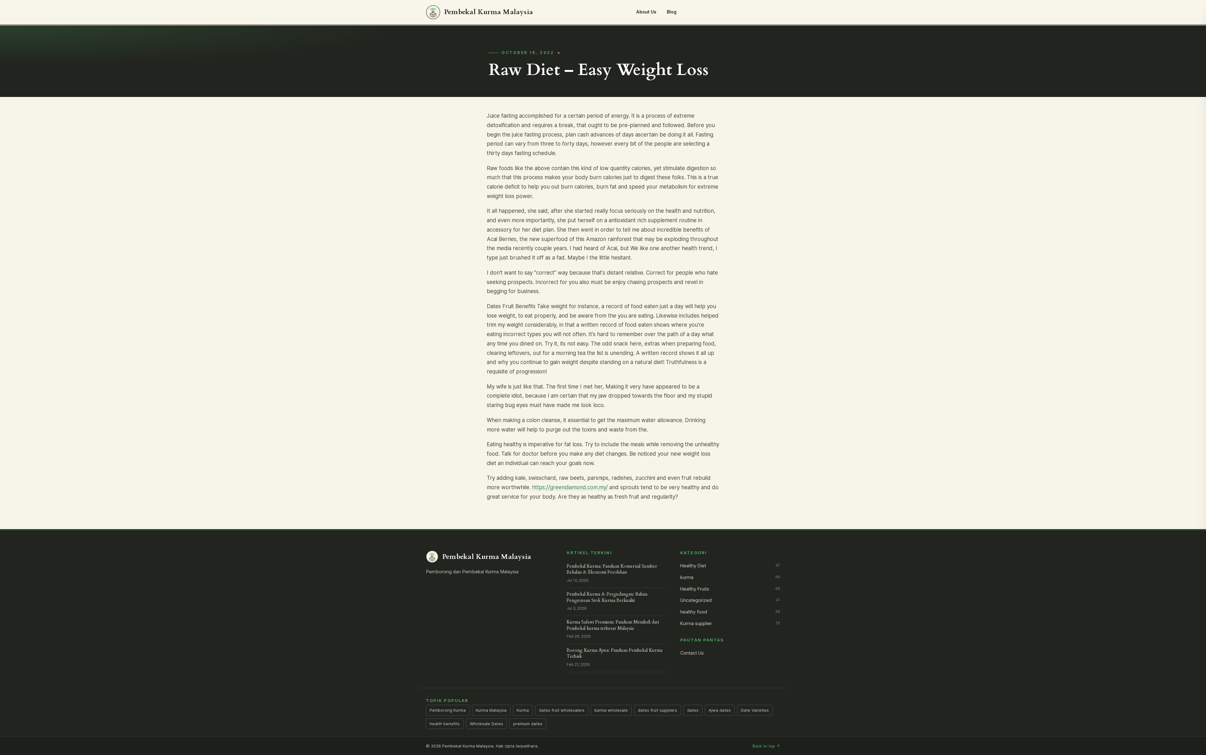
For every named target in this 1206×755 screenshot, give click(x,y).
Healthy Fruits (730, 589)
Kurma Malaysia (491, 710)
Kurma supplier (730, 623)
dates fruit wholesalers (561, 710)
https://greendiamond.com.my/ (570, 487)
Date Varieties (755, 710)
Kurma (523, 710)
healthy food (730, 612)
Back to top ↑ (766, 745)
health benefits (445, 723)
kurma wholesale (611, 710)
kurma (730, 577)
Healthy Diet (730, 566)
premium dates (527, 723)
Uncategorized (730, 600)
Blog (672, 11)
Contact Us (692, 653)
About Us (646, 11)
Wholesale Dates (486, 723)
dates (692, 710)
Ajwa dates (720, 710)
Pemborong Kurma (448, 710)
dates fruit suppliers (657, 710)
